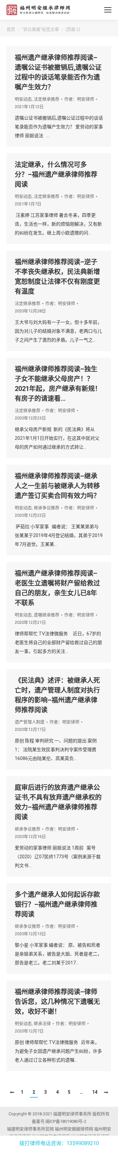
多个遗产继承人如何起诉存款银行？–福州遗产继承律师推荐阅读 (57, 904)
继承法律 (42, 1023)
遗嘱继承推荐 (46, 614)
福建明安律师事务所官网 (30, 1128)
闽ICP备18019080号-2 (66, 1121)
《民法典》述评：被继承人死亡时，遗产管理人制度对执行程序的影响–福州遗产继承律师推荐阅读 (57, 695)
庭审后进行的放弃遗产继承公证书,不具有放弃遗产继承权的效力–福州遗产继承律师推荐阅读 (58, 802)
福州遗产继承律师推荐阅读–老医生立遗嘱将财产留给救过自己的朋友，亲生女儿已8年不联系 (57, 588)
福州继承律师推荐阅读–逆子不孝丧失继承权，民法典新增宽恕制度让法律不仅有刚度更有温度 (57, 276)
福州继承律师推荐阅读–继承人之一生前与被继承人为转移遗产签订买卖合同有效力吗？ (57, 486)
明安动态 (23, 99)
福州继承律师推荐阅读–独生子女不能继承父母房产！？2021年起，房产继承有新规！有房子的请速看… (58, 383)
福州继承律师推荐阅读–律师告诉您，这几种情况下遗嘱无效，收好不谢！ (57, 1001)
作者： (79, 99)
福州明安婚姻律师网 (74, 1128)
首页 (11, 29)
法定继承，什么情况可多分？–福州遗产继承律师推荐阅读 (56, 174)
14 (94, 1092)
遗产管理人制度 (30, 721)
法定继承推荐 (46, 99)
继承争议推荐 (46, 507)
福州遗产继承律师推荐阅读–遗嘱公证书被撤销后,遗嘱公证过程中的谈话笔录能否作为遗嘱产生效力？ (58, 72)
